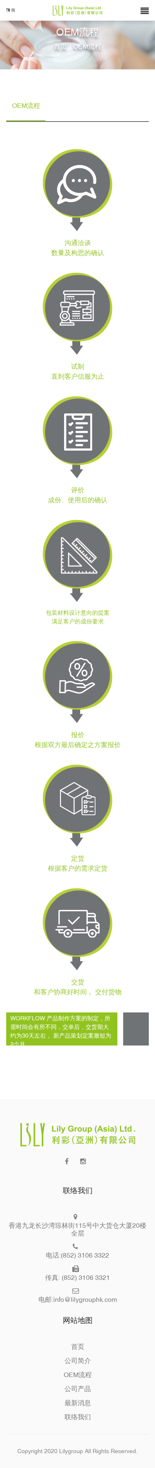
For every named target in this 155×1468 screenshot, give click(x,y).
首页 (60, 46)
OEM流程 (78, 1374)
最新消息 (77, 1402)
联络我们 (77, 1416)
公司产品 (77, 1388)
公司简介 (77, 1360)
